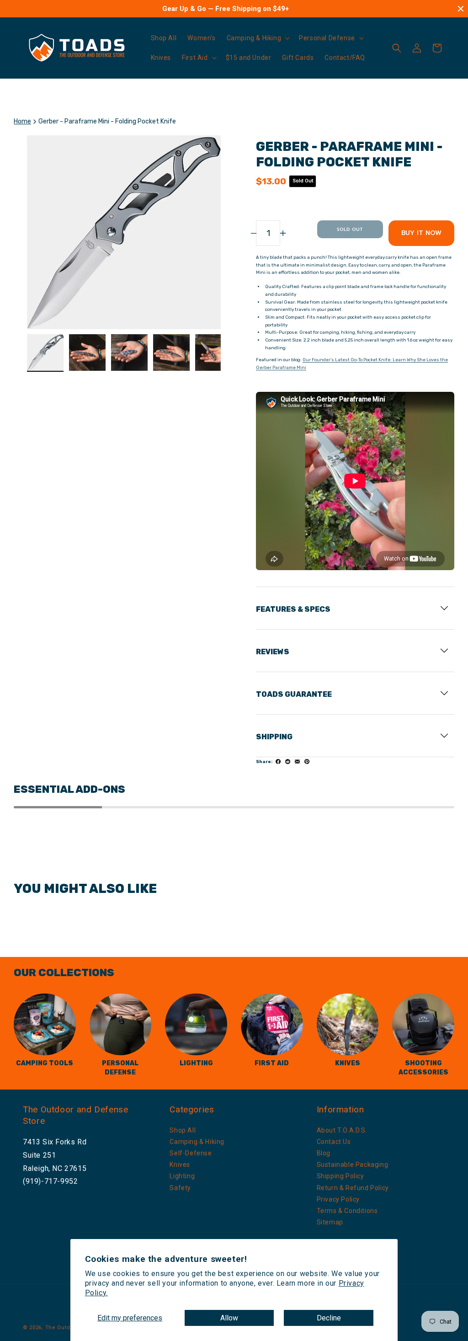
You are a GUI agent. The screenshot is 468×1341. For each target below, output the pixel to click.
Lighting (182, 1176)
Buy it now (421, 233)
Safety (180, 1187)
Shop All (183, 1130)
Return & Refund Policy (353, 1187)
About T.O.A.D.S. (342, 1130)
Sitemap (330, 1222)
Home (22, 121)
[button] (257, 38)
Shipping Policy (340, 1176)
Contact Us (334, 1141)
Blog (323, 1153)
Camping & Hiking (197, 1141)
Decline (329, 1318)
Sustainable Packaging (352, 1164)
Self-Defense (191, 1153)
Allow (229, 1318)
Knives (180, 1164)
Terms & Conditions (347, 1210)
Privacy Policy (338, 1199)
